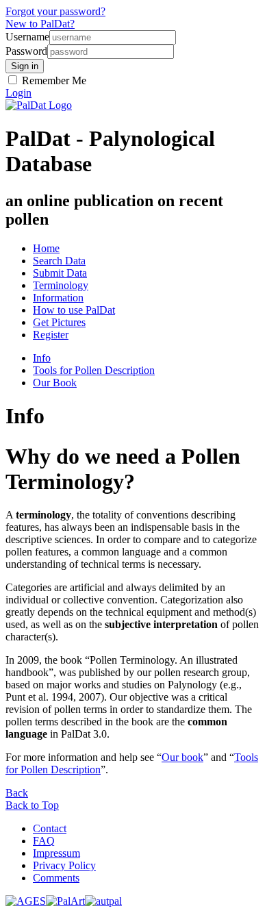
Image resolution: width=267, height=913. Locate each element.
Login (18, 93)
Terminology (60, 285)
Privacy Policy (64, 865)
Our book (182, 757)
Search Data (59, 260)
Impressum (56, 853)
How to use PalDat (74, 310)
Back (16, 793)
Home (46, 248)
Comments (56, 878)
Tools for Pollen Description (94, 370)
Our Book (55, 382)
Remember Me (52, 80)
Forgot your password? (55, 11)
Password (26, 51)
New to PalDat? (40, 23)
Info (42, 358)
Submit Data (60, 273)
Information (58, 297)
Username (27, 36)
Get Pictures (59, 322)
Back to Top (32, 805)
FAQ (44, 841)
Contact (49, 828)
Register (50, 334)
